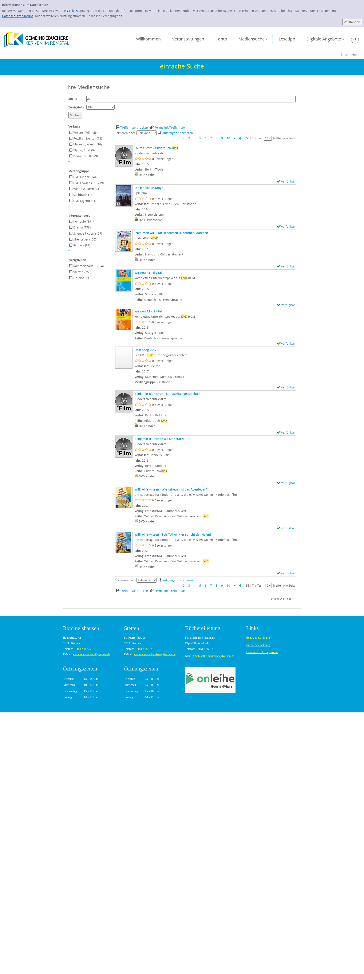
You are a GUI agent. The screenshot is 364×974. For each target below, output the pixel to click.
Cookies (72, 11)
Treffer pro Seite (284, 138)
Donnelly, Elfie (83, 156)
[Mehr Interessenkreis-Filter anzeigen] (69, 250)
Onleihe (78, 278)
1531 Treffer (252, 138)
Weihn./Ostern (83, 189)
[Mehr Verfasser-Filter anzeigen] (69, 161)
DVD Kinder (81, 177)
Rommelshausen (84, 266)
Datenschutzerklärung (17, 16)
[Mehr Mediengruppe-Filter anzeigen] (69, 206)
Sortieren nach (125, 133)
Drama (78, 227)
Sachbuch (80, 195)
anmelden (352, 55)
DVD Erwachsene (84, 183)
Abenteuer (80, 239)
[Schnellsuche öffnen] (355, 39)
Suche (72, 99)
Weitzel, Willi (82, 132)
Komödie (79, 221)
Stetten (78, 272)
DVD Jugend (81, 201)
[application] (253, 39)
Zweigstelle (76, 107)
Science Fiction (83, 233)
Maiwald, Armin (84, 144)
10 (228, 138)
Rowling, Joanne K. (84, 138)
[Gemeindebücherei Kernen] (36, 39)
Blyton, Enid (81, 150)
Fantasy (78, 245)
